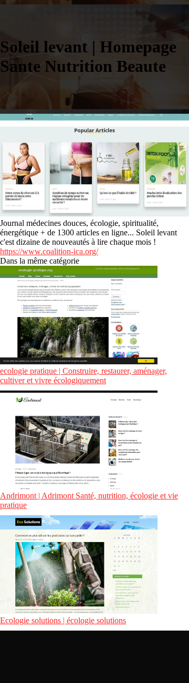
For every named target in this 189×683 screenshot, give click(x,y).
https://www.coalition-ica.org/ (49, 251)
